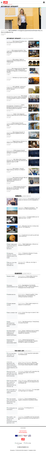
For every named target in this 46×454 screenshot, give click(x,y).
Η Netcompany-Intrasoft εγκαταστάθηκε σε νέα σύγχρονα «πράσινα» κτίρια (16, 124)
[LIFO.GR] (5, 2)
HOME (2, 4)
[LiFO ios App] (27, 443)
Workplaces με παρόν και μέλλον (20, 77)
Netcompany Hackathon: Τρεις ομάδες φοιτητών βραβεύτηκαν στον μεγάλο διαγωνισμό (17, 51)
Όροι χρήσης (12, 450)
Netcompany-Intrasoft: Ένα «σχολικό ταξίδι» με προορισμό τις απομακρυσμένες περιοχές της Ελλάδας (17, 97)
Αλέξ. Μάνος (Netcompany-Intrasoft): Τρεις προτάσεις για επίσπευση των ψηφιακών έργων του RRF (17, 160)
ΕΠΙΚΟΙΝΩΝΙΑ (23, 432)
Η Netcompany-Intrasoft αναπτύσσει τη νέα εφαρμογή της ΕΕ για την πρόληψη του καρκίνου (16, 151)
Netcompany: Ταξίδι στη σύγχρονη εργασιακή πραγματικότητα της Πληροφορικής (16, 60)
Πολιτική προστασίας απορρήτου (22, 450)
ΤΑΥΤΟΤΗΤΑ (22, 431)
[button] (1, 2)
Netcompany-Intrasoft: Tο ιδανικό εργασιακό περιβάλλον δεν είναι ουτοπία (16, 133)
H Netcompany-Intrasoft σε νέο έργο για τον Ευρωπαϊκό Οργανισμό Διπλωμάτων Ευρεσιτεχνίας (16, 188)
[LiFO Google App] (18, 443)
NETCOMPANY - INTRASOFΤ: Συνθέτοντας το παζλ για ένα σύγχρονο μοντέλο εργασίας (16, 88)
